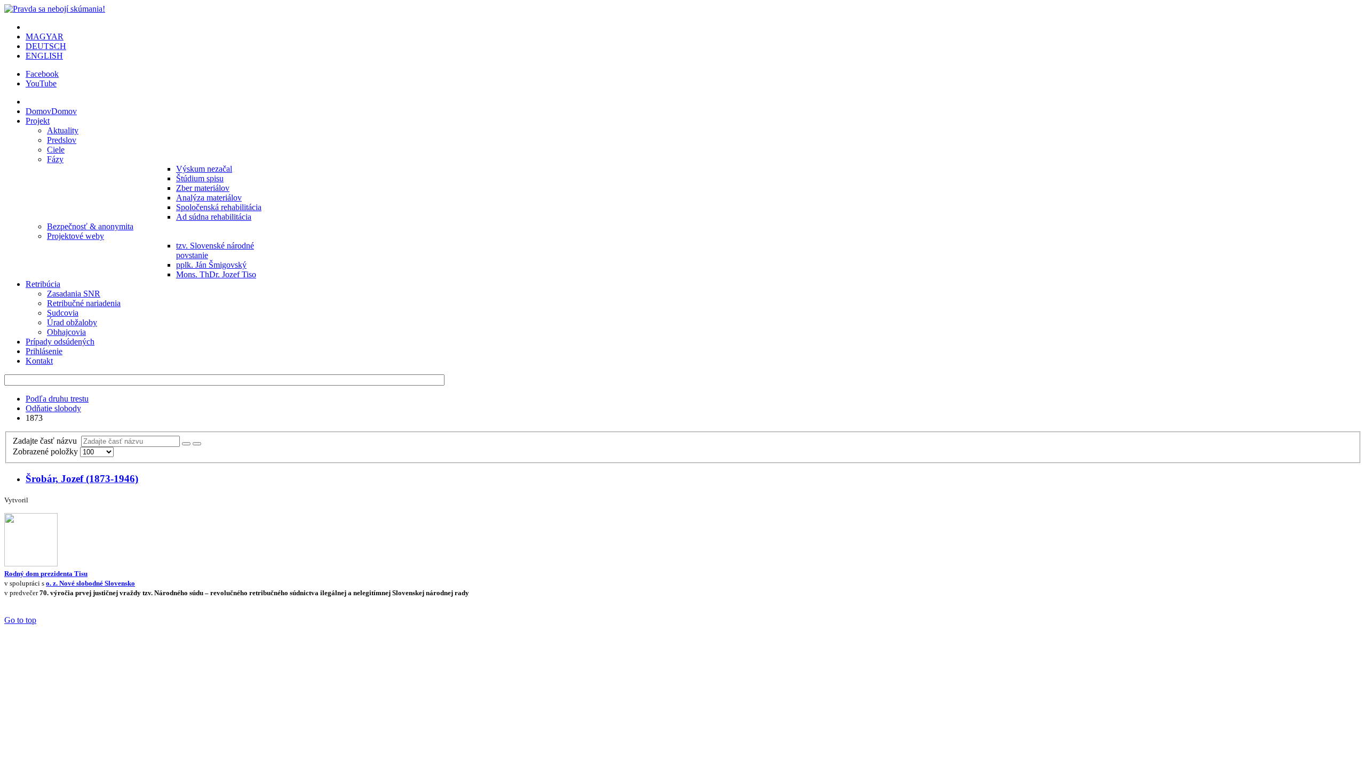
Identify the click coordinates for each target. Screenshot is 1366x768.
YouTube (41, 83)
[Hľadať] (186, 443)
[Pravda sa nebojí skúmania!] (54, 8)
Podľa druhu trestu (57, 398)
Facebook (42, 73)
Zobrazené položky (46, 451)
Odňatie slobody (53, 408)
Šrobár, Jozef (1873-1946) (82, 478)
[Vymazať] (197, 443)
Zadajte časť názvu (47, 440)
